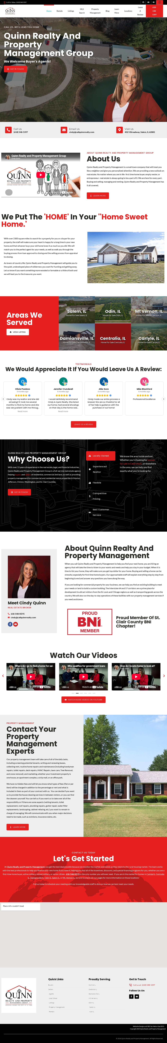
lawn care (55, 770)
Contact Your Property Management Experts (32, 740)
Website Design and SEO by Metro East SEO (148, 1026)
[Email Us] (64, 130)
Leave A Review (140, 11)
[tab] (100, 456)
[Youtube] (15, 624)
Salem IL (55, 877)
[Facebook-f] (10, 624)
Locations (128, 11)
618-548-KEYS (73, 874)
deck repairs (31, 770)
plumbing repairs (37, 805)
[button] (164, 399)
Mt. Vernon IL (69, 877)
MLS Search (82, 11)
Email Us (74, 129)
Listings (71, 11)
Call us (18, 129)
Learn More (117, 11)
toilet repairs (19, 770)
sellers (28, 474)
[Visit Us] (119, 130)
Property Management (95, 11)
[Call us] (8, 130)
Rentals (60, 11)
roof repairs (24, 805)
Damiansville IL (37, 877)
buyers (18, 474)
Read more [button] (63, 411)
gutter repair (51, 805)
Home (48, 11)
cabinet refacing (38, 809)
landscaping (24, 809)
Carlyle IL (151, 874)
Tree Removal (66, 770)
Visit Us (129, 129)
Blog (107, 11)
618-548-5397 (154, 11)
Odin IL (48, 877)
